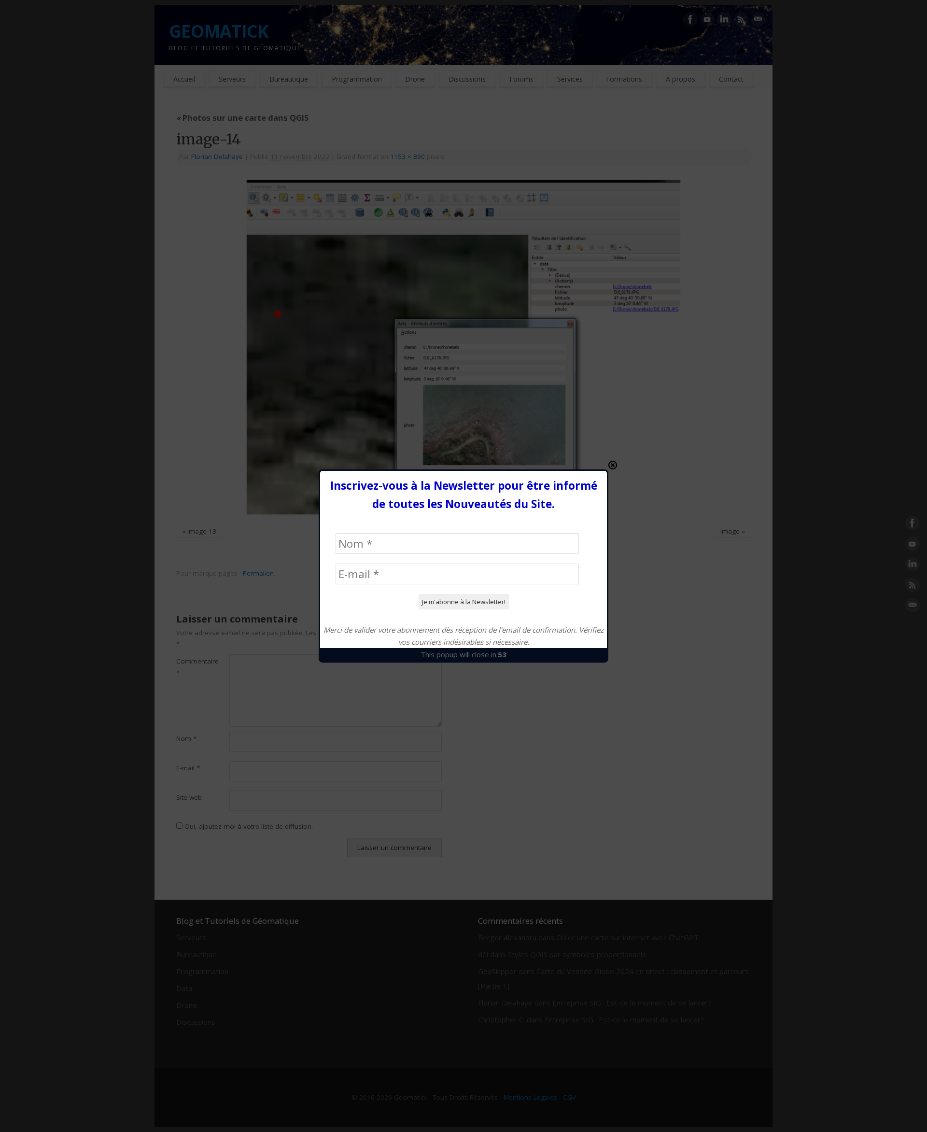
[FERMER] (613, 465)
